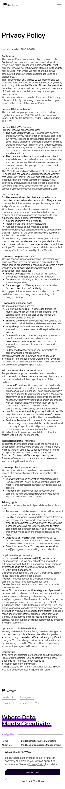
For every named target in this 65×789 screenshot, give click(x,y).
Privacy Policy (36, 764)
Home (5, 740)
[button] (32, 772)
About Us (7, 745)
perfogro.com (45, 58)
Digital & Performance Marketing (38, 740)
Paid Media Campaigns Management (41, 745)
